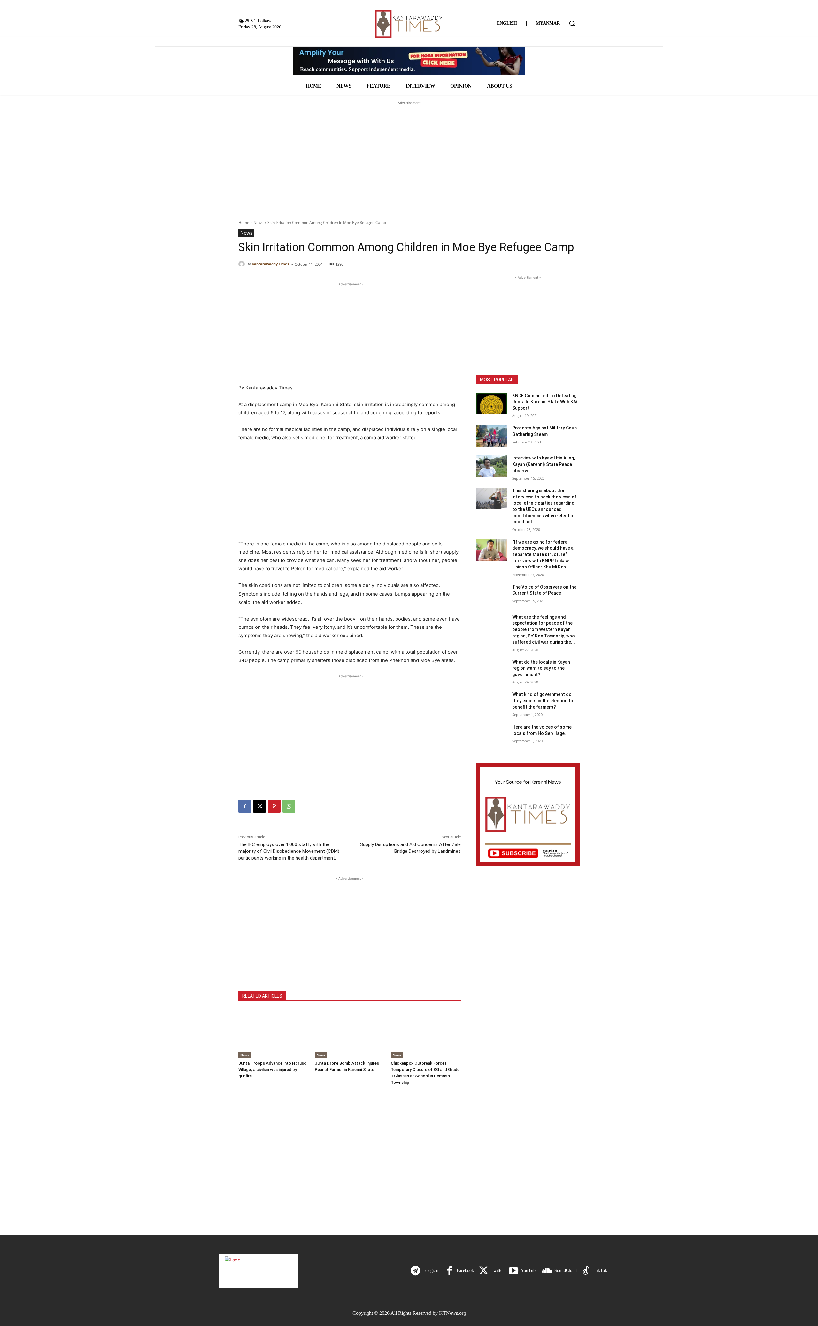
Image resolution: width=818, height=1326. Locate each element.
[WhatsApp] (288, 806)
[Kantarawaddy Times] (242, 264)
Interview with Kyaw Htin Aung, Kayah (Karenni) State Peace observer (543, 464)
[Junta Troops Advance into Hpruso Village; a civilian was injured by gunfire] (273, 1033)
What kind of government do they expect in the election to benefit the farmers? (542, 700)
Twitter (497, 1270)
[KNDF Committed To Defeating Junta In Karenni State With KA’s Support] (491, 403)
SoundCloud (565, 1270)
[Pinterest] (274, 806)
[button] (572, 23)
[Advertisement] (409, 146)
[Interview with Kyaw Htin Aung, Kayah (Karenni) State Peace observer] (491, 466)
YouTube (529, 1270)
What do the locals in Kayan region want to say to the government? (541, 668)
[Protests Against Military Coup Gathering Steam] (491, 436)
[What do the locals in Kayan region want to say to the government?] (491, 670)
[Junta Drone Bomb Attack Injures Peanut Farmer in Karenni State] (350, 1033)
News (258, 222)
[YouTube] (513, 1271)
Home (243, 222)
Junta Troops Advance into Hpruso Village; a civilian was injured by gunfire (272, 1069)
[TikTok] (586, 1271)
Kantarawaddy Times (270, 263)
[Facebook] (244, 806)
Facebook (465, 1270)
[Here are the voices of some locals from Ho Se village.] (491, 735)
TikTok (600, 1270)
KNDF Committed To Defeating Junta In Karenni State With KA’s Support (545, 402)
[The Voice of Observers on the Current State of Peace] (491, 595)
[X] (259, 806)
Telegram (431, 1270)
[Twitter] (483, 1271)
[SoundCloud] (547, 1271)
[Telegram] (415, 1271)
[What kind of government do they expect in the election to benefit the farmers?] (491, 702)
